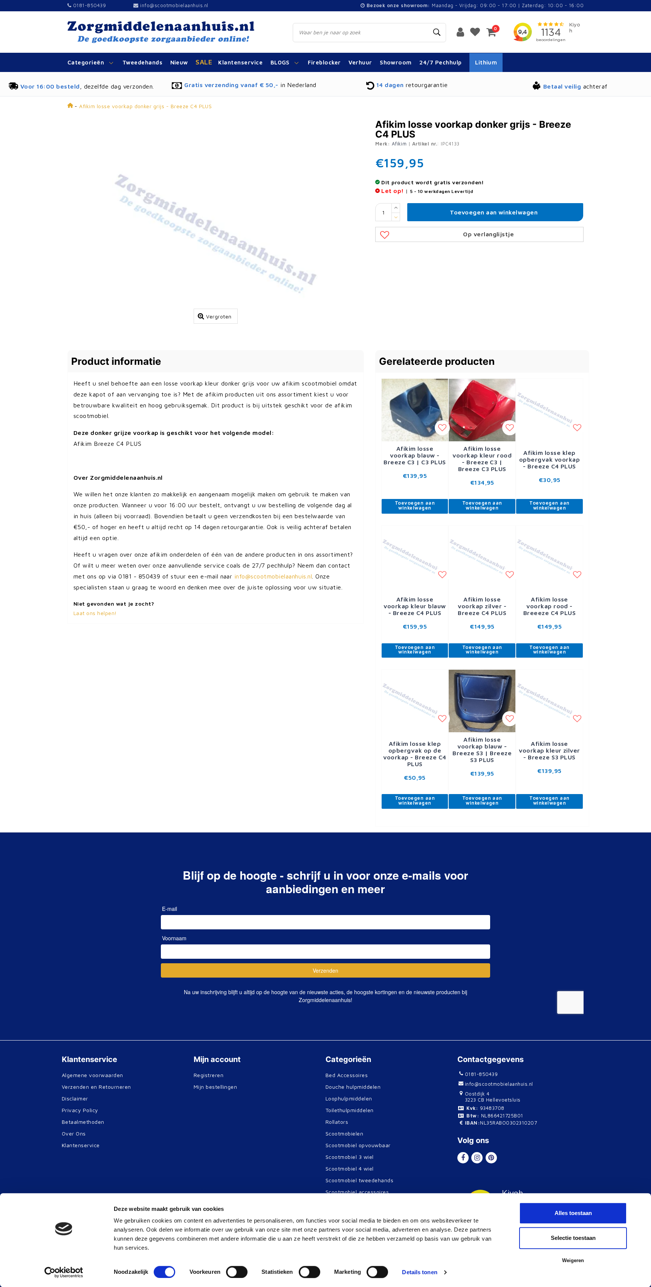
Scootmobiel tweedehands (359, 1180)
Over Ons (74, 1133)
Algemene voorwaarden (92, 1075)
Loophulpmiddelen (349, 1098)
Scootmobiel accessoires (357, 1192)
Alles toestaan (573, 1213)
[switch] (237, 1272)
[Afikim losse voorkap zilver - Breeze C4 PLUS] (482, 558)
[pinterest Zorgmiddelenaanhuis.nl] (491, 1157)
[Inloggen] (460, 31)
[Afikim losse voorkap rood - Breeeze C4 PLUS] (549, 558)
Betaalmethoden (83, 1122)
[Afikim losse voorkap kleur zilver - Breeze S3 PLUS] (549, 702)
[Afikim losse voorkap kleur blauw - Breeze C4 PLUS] (415, 558)
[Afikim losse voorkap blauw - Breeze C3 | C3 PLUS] (415, 409)
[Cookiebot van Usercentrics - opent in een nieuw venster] (64, 1272)
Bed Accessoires (347, 1075)
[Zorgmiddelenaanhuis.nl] (171, 32)
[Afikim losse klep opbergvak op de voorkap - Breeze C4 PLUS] (415, 702)
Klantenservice (81, 1145)
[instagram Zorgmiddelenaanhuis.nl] (477, 1157)
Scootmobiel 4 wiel (350, 1168)
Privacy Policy (80, 1110)
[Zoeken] (437, 32)
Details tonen (419, 1272)
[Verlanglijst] (475, 31)
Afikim (399, 144)
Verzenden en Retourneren (96, 1086)
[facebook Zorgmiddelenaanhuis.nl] (463, 1157)
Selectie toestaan (573, 1238)
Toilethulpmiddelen (350, 1110)
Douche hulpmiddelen (353, 1086)
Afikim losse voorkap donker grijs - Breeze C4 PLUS (145, 106)
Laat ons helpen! (95, 613)
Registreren (208, 1075)
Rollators (337, 1122)
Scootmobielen (344, 1133)
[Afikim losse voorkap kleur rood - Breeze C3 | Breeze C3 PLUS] (482, 409)
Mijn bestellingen (215, 1086)
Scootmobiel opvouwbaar (358, 1145)
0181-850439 (88, 5)
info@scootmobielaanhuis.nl (174, 5)
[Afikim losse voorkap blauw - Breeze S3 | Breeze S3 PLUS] (482, 700)
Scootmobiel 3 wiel (350, 1157)
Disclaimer (75, 1098)
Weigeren (573, 1260)
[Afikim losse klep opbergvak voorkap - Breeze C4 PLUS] (549, 411)
